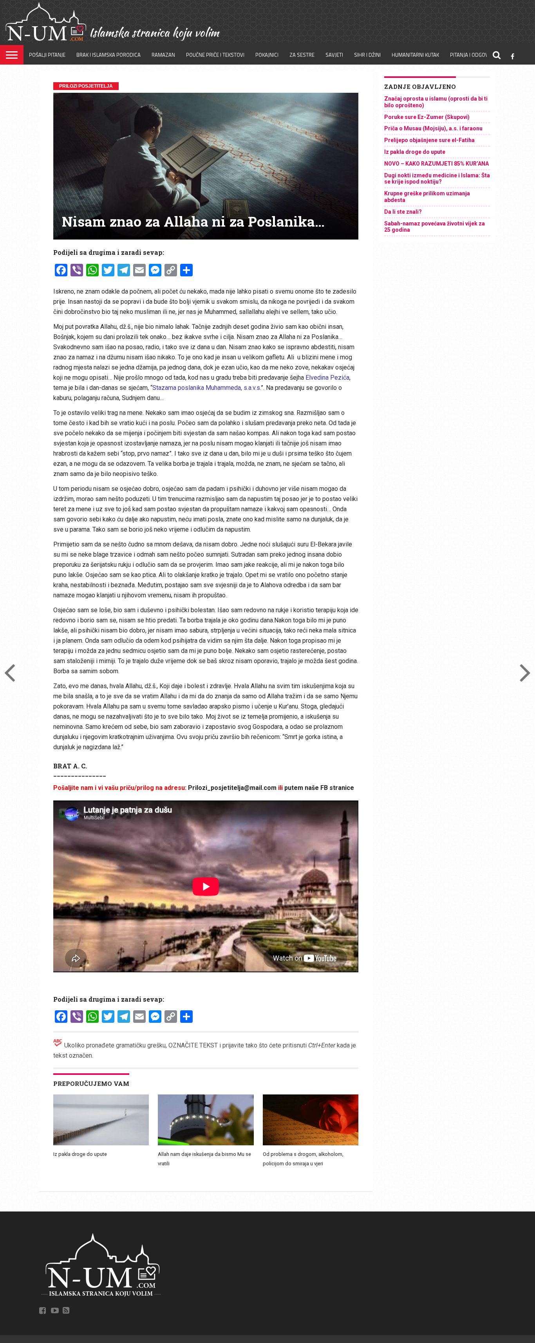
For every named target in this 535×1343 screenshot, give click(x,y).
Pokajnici (266, 55)
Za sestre (301, 55)
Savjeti (334, 55)
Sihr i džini (367, 55)
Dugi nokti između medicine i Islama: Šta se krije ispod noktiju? (437, 178)
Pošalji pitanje (47, 55)
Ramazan (163, 55)
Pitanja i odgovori (473, 55)
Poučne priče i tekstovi (215, 55)
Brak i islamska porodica (108, 55)
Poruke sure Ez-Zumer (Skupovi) (427, 117)
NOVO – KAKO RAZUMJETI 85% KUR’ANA (436, 163)
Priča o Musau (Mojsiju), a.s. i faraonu (433, 128)
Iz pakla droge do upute (80, 1154)
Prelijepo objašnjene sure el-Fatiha (429, 140)
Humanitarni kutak (415, 55)
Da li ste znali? (403, 212)
